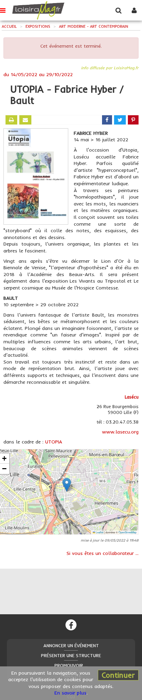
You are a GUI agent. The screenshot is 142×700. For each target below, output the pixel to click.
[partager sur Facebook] (107, 119)
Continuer (118, 675)
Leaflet (99, 532)
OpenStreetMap (127, 532)
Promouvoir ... (71, 665)
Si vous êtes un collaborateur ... (103, 553)
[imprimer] (11, 119)
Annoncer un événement (71, 645)
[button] (66, 485)
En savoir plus (70, 693)
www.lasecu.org (120, 432)
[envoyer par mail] (25, 119)
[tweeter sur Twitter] (120, 119)
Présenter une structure (71, 655)
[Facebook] (71, 624)
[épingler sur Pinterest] (133, 119)
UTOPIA (53, 442)
